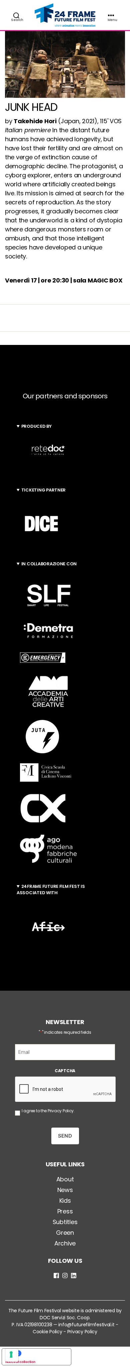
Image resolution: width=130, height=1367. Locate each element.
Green (65, 1232)
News (65, 1190)
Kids (65, 1200)
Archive (65, 1243)
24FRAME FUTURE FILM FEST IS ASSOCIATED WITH (51, 889)
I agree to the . (48, 1111)
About (65, 1179)
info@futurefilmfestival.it (86, 1324)
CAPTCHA (65, 1070)
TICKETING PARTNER (43, 490)
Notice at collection (20, 1362)
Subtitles (65, 1222)
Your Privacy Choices (43, 1353)
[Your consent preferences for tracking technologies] (11, 1355)
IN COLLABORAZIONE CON (49, 564)
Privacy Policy (61, 1111)
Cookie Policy (47, 1331)
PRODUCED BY (36, 426)
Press (65, 1211)
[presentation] (65, 1090)
